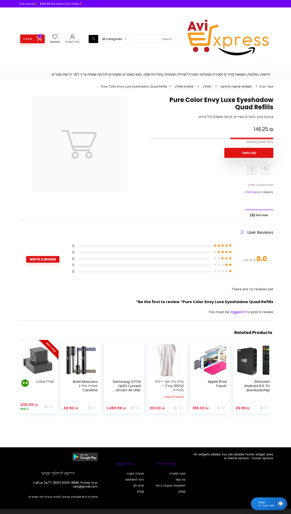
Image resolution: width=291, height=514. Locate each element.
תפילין (207, 86)
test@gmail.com (85, 486)
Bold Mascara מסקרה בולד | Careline (85, 386)
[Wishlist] (55, 37)
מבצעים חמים (26, 4)
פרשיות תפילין (184, 86)
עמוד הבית (266, 86)
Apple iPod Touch (217, 383)
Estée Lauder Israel (260, 185)
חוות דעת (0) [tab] (259, 215)
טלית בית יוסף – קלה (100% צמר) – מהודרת (169, 386)
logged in (238, 312)
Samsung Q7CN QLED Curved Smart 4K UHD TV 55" (127, 388)
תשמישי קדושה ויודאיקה (236, 86)
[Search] (93, 39)
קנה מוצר (248, 152)
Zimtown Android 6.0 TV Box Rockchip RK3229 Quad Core (257, 390)
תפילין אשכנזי (45, 381)
